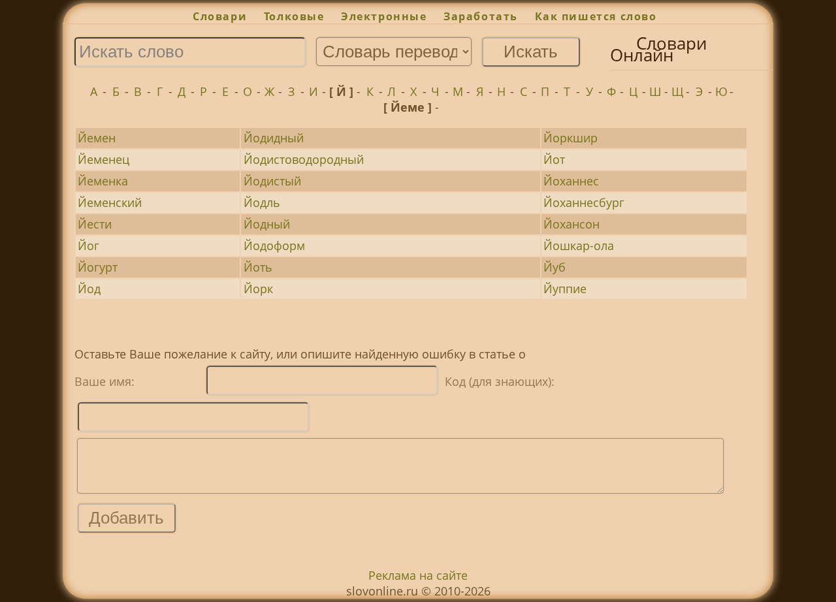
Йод (89, 288)
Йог (88, 245)
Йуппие (565, 288)
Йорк (258, 288)
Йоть (258, 267)
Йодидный (274, 138)
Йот (554, 159)
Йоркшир (570, 138)
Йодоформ (274, 245)
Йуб (554, 267)
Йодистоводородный (304, 159)
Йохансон (571, 224)
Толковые (294, 16)
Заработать (480, 16)
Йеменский (110, 202)
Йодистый (272, 181)
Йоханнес (571, 181)
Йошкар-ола (578, 245)
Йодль (262, 202)
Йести (95, 224)
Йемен (97, 138)
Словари (220, 16)
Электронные (383, 16)
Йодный (267, 224)
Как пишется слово (596, 16)
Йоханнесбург (583, 202)
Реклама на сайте (418, 575)
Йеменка (103, 181)
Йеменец (103, 159)
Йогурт (98, 267)
